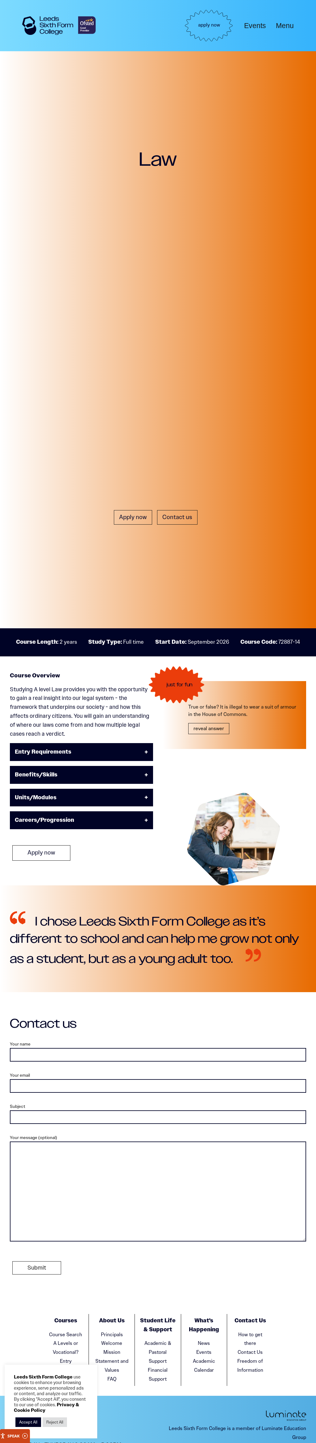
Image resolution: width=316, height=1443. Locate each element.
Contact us (177, 517)
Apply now (133, 517)
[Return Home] (47, 25)
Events (255, 26)
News (204, 1343)
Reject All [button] (54, 1422)
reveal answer (208, 728)
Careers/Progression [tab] (44, 820)
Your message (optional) (33, 1137)
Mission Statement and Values (111, 1361)
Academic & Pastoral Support (157, 1352)
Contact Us (250, 1352)
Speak (13, 1436)
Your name (20, 1044)
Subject (17, 1106)
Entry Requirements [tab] (43, 751)
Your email (20, 1075)
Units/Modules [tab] (35, 797)
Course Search (65, 1334)
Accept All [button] (28, 1422)
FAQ (111, 1379)
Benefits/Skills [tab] (36, 774)
